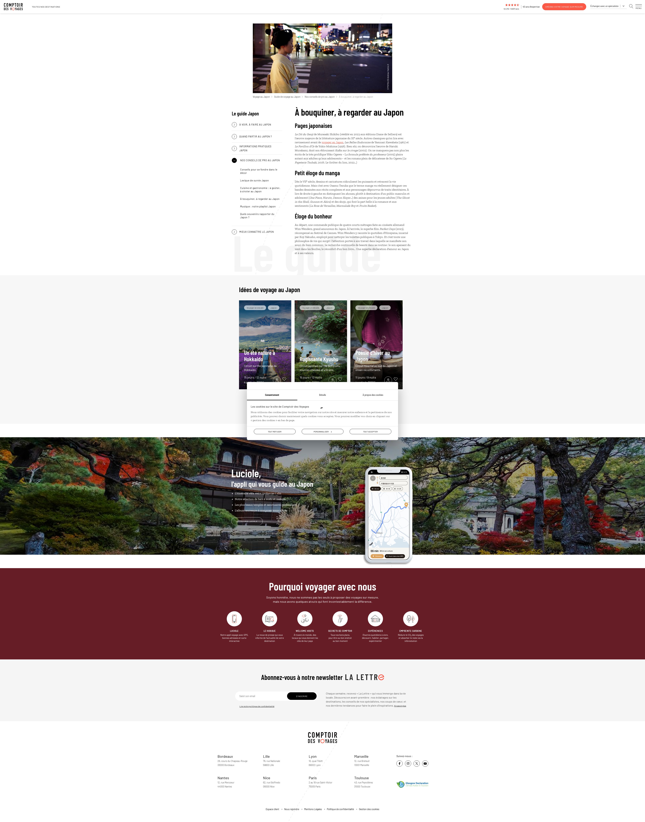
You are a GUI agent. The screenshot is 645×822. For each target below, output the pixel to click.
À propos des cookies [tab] (373, 394)
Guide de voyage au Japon (287, 96)
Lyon (313, 756)
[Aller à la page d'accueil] (15, 7)
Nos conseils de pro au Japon (320, 96)
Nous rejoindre (291, 809)
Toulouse (361, 778)
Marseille (361, 756)
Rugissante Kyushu (321, 363)
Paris (313, 778)
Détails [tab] (322, 394)
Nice (266, 778)
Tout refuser (274, 431)
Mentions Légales (313, 809)
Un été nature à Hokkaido (260, 360)
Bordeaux (225, 756)
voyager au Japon (332, 142)
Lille (266, 756)
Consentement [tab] (272, 394)
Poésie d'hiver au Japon (376, 360)
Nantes (223, 778)
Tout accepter (370, 431)
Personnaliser (321, 431)
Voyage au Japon (261, 96)
